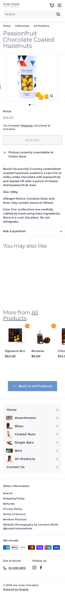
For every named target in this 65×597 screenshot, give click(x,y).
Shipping (26, 125)
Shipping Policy (14, 498)
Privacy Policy (12, 509)
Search (8, 493)
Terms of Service (14, 514)
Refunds (9, 503)
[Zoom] (51, 96)
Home (7, 25)
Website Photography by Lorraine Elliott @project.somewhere (30, 526)
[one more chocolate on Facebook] (41, 567)
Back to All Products (35, 386)
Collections (22, 25)
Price (7, 111)
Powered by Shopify (16, 589)
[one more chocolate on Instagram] (34, 567)
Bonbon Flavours (15, 519)
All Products (42, 25)
